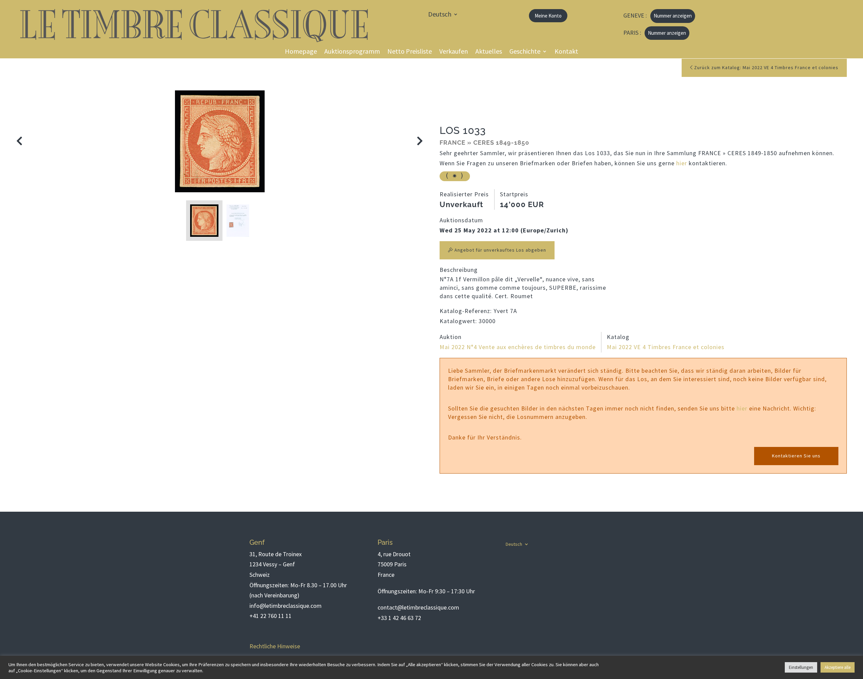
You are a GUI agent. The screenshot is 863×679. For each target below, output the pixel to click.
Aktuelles (488, 52)
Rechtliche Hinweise (274, 646)
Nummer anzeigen (673, 15)
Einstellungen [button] (801, 667)
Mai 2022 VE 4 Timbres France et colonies (665, 347)
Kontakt (566, 52)
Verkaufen (453, 52)
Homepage (301, 52)
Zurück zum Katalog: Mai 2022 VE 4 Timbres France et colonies (765, 67)
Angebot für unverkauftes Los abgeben (499, 250)
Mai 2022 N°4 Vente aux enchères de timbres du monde (518, 347)
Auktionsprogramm (352, 52)
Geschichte (524, 52)
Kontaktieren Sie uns (796, 456)
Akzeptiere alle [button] (838, 667)
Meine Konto (548, 15)
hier (681, 163)
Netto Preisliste (409, 52)
